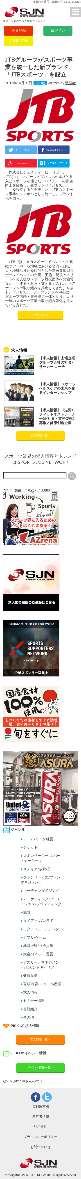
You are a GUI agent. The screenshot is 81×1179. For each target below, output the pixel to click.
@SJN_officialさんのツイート (26, 1081)
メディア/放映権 (35, 869)
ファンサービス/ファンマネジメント (40, 879)
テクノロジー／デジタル (41, 929)
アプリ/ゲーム (33, 937)
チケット (29, 847)
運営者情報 (40, 1116)
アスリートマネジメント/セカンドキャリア (39, 964)
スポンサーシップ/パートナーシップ (40, 858)
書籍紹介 (29, 1009)
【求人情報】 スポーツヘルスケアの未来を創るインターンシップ (57, 388)
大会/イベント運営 (36, 954)
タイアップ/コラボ (36, 920)
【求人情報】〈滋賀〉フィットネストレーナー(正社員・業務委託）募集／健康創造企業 (57, 416)
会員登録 (18, 30)
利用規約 (40, 1126)
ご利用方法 (19, 40)
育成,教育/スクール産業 (40, 984)
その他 (40, 83)
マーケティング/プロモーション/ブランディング (40, 901)
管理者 (70, 83)
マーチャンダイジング (39, 890)
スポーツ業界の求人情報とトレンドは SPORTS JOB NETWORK (40, 459)
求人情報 (29, 992)
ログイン (58, 30)
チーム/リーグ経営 (36, 839)
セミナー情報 (32, 1000)
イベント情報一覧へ (40, 1067)
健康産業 (29, 975)
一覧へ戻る (40, 314)
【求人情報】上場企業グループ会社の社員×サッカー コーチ (57, 362)
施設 (25, 912)
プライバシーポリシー (40, 1137)
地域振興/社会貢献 (36, 945)
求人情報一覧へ (40, 435)
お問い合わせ (40, 1147)
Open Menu (75, 12)
